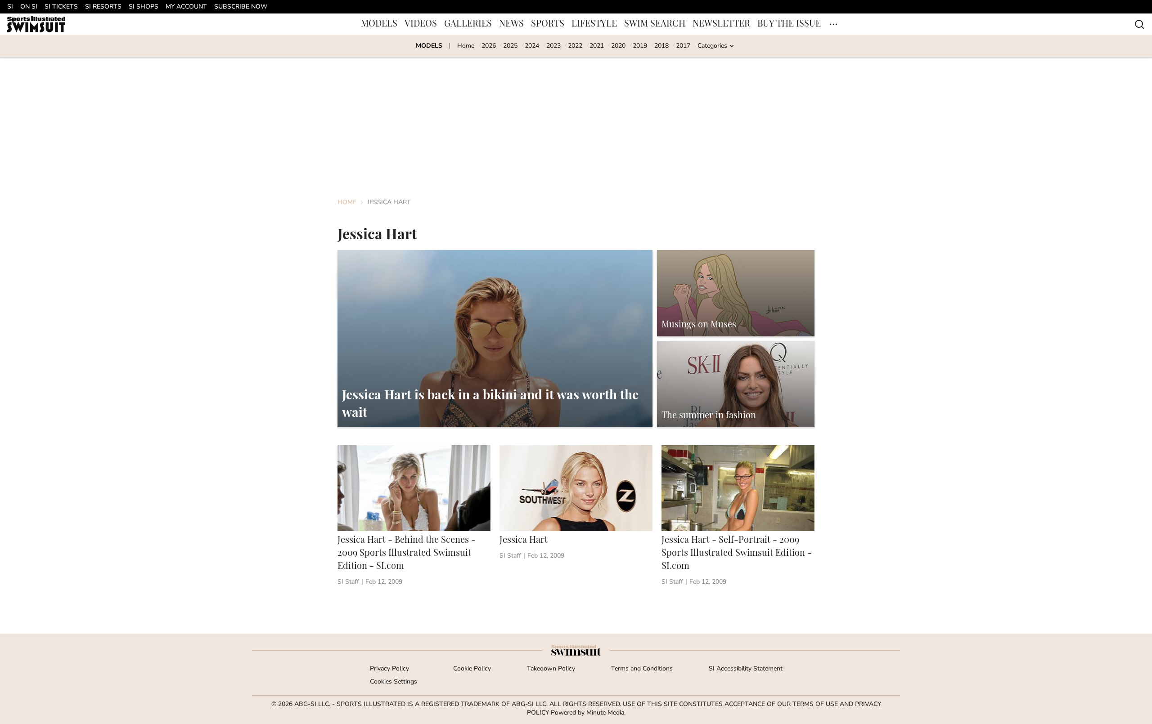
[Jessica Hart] (576, 517)
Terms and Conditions (642, 669)
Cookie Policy (472, 669)
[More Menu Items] (833, 24)
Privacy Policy (389, 669)
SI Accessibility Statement (746, 669)
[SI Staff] (348, 582)
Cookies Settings (393, 682)
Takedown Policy (551, 669)
